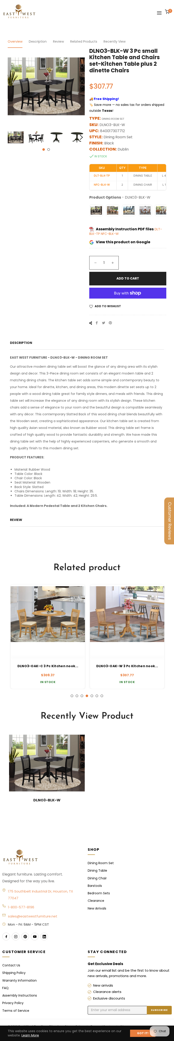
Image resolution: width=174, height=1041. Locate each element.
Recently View (115, 41)
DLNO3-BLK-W (46, 800)
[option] (47, 636)
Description (38, 41)
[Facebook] (6, 936)
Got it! (142, 1033)
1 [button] (43, 149)
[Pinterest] (25, 936)
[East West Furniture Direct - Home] (40, 857)
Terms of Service (15, 1010)
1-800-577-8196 (21, 907)
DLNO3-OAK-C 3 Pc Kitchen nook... (47, 666)
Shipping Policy (14, 972)
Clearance (96, 900)
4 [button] (87, 696)
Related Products (83, 41)
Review (58, 41)
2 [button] (48, 149)
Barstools (95, 885)
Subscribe (159, 1010)
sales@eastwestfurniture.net (32, 916)
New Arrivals (97, 908)
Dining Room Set (101, 863)
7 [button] (102, 696)
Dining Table (97, 870)
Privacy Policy (13, 1003)
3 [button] (82, 696)
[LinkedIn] (44, 936)
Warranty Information (19, 980)
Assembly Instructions (19, 995)
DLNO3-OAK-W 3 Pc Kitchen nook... (127, 666)
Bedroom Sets (99, 893)
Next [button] (81, 137)
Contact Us (11, 965)
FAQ (5, 988)
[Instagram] (15, 936)
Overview (15, 41)
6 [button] (97, 696)
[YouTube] (35, 936)
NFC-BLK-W (110, 233)
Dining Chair (97, 878)
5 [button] (92, 696)
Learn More (30, 1035)
